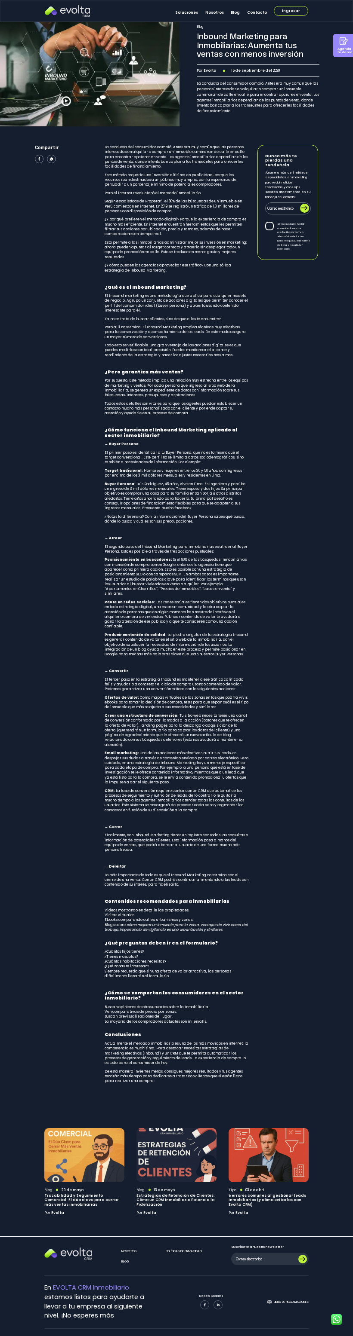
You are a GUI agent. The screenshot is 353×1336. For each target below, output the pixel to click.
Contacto (257, 12)
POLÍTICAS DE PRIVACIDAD (184, 1251)
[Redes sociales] (205, 1305)
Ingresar (291, 10)
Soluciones (186, 12)
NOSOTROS (128, 1251)
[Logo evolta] (67, 11)
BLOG (125, 1261)
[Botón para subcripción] (302, 1259)
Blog (235, 12)
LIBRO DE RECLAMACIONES (291, 1301)
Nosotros (214, 12)
